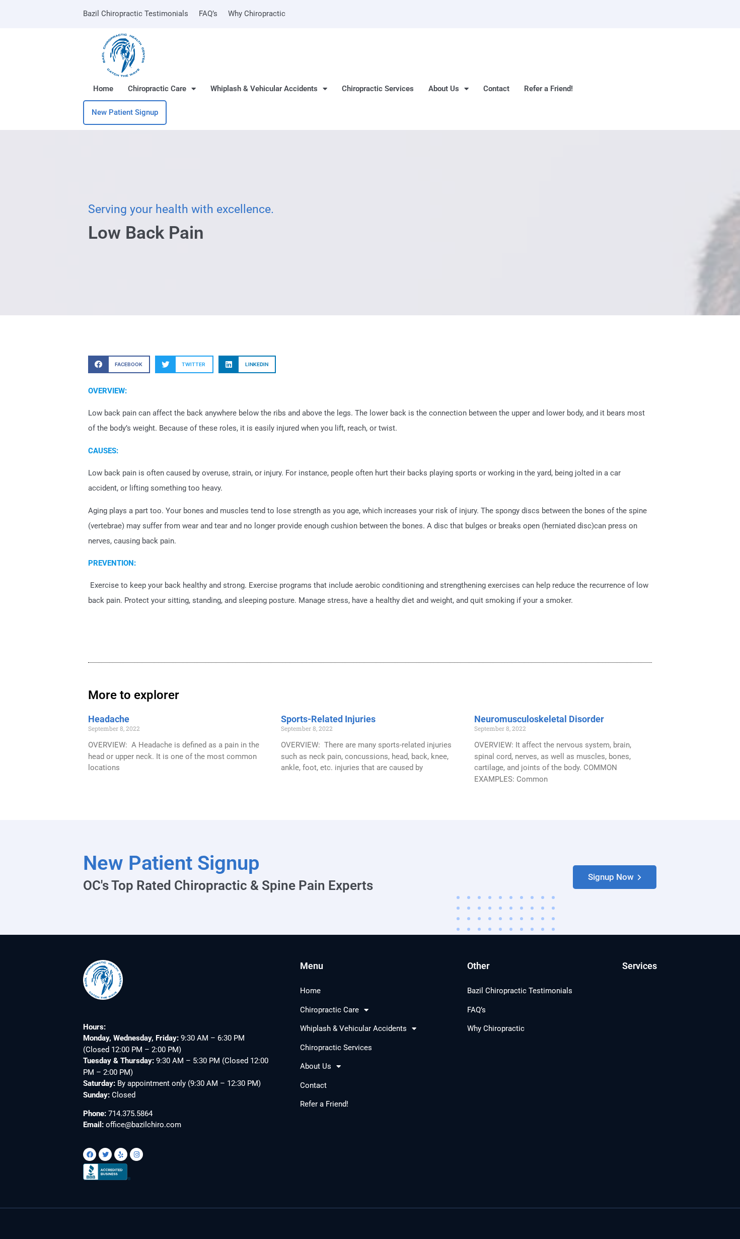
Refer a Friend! (548, 88)
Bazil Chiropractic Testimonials (135, 13)
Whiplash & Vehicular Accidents (264, 88)
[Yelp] (120, 1154)
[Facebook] (89, 1154)
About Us (443, 88)
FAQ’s (208, 13)
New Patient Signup (171, 863)
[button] (119, 364)
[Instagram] (136, 1154)
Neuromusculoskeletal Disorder (539, 719)
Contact (496, 88)
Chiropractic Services (378, 88)
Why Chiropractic (256, 13)
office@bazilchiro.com (143, 1124)
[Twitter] (105, 1154)
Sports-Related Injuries (328, 719)
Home (103, 88)
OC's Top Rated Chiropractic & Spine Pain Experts (228, 885)
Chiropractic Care (157, 88)
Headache (108, 719)
